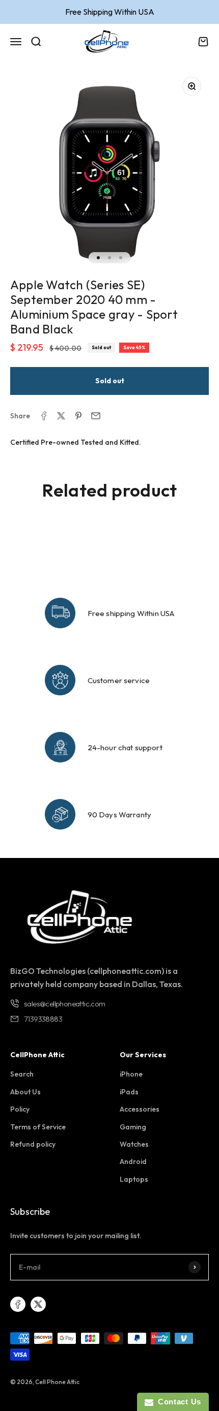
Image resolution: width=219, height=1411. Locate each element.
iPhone (131, 1074)
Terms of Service (38, 1126)
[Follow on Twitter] (38, 1304)
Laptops (134, 1179)
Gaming (133, 1126)
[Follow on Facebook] (18, 1304)
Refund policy (33, 1144)
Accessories (139, 1109)
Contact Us (177, 1401)
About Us (25, 1091)
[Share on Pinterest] (78, 415)
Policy (20, 1109)
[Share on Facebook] (43, 415)
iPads (129, 1091)
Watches (134, 1144)
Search (22, 1074)
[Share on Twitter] (61, 415)
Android (133, 1161)
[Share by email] (95, 415)
